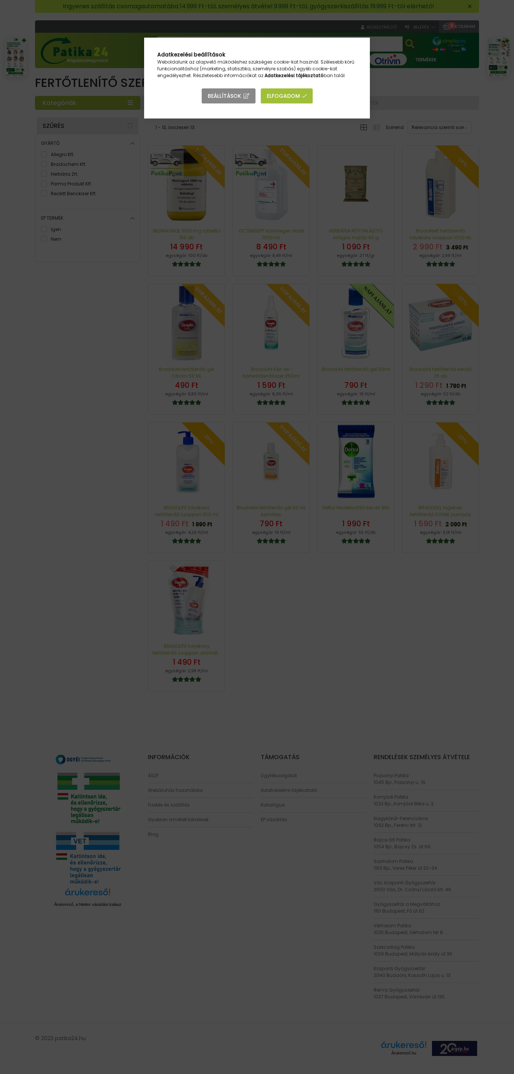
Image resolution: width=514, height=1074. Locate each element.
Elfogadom (283, 96)
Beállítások (224, 96)
